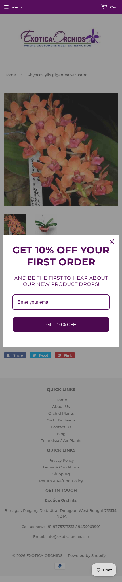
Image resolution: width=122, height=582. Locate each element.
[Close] (112, 242)
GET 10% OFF (61, 324)
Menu (16, 7)
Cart (113, 7)
